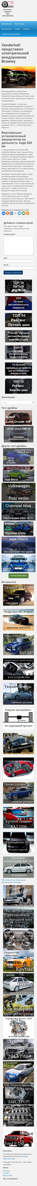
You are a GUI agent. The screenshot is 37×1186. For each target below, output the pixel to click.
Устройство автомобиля (11, 34)
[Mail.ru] (11, 213)
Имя (6, 258)
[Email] (23, 213)
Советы (26, 29)
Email (6, 265)
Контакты (6, 1171)
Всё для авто (7, 29)
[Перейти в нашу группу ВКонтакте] (18, 575)
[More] (27, 213)
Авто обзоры (19, 24)
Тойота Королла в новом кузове (14, 880)
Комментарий (10, 234)
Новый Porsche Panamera (11, 882)
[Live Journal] (15, 213)
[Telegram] (19, 213)
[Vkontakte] (3, 213)
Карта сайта (7, 1175)
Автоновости (7, 24)
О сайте (6, 1173)
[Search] (33, 402)
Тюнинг (17, 29)
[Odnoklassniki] (7, 213)
